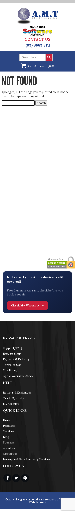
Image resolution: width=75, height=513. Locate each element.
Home (7, 420)
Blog (6, 437)
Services (8, 431)
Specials (8, 442)
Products (9, 426)
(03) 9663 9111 (38, 45)
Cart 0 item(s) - (41, 66)
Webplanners (37, 502)
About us (9, 448)
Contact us (10, 453)
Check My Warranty (25, 305)
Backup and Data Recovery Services (26, 459)
